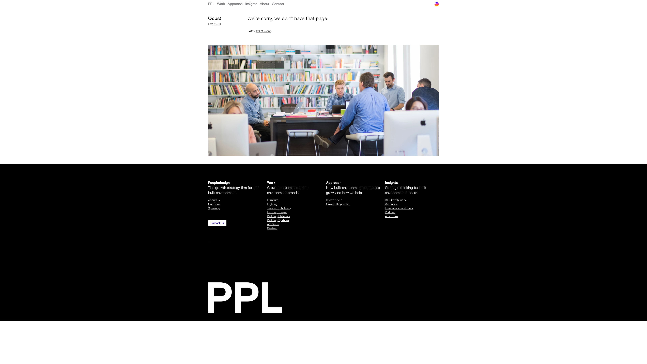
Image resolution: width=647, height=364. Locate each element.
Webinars (391, 204)
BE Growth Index (395, 200)
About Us (214, 200)
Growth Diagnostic (337, 204)
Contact (278, 4)
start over (263, 31)
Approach (235, 4)
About (264, 4)
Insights (251, 4)
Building (278, 216)
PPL (211, 4)
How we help (334, 200)
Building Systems (278, 220)
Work (221, 4)
